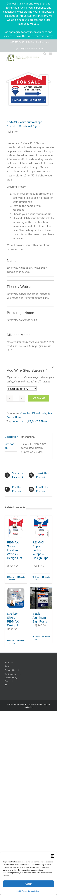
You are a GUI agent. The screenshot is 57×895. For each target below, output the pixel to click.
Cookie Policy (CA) (11, 679)
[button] (52, 855)
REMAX (43, 421)
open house (20, 421)
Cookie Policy (21, 891)
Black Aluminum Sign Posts (40, 617)
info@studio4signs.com (37, 42)
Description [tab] (11, 436)
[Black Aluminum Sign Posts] (41, 598)
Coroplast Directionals (33, 413)
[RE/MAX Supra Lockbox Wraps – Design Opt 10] (16, 527)
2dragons (46, 704)
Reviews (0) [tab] (9, 446)
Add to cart (39, 398)
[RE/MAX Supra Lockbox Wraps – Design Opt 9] (41, 527)
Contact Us (10, 670)
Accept (28, 884)
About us (9, 662)
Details (22, 577)
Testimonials (10, 674)
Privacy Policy (33, 891)
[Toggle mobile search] (44, 53)
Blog (7, 666)
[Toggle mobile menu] (50, 53)
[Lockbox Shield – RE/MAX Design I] (16, 598)
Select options (12, 578)
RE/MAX (33, 421)
